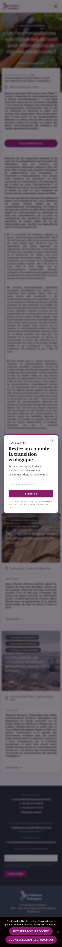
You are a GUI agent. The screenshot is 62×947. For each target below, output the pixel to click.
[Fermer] (52, 440)
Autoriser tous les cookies (31, 931)
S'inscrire (31, 493)
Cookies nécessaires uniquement (31, 939)
